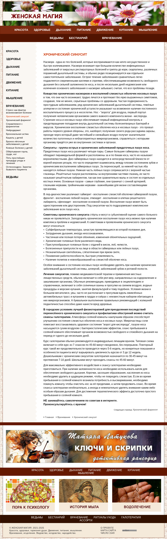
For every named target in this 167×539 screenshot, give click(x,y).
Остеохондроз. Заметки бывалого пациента (18, 168)
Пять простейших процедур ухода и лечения (15, 160)
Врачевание (112, 38)
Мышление (148, 29)
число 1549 (107, 533)
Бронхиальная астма (17, 134)
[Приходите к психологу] (30, 510)
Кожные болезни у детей (19, 147)
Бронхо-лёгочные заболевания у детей (17, 142)
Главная (49, 417)
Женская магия (21, 527)
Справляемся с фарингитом (14, 125)
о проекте (107, 527)
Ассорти (86, 520)
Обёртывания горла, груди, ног (17, 152)
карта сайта (108, 530)
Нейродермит (13, 130)
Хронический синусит (17, 116)
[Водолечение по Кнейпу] (136, 510)
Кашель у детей (14, 137)
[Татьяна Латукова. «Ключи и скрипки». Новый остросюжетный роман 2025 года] (83, 462)
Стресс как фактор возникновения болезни (18, 111)
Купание (126, 29)
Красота (21, 29)
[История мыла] (83, 510)
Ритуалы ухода (105, 517)
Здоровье (42, 29)
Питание (84, 29)
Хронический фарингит (18, 120)
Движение (105, 29)
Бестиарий (78, 38)
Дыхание (63, 29)
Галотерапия (131, 517)
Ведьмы (56, 38)
